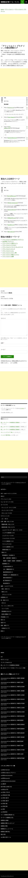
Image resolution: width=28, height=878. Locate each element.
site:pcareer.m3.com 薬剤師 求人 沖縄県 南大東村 (13, 712)
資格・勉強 (3, 625)
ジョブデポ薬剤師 (6, 532)
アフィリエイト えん (8, 250)
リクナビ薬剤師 (6, 546)
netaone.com (11, 107)
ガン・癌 (4, 518)
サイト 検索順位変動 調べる (7, 814)
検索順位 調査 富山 (5, 831)
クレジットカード (6, 510)
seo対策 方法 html (5, 769)
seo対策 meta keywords (6, 775)
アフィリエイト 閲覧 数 (6, 292)
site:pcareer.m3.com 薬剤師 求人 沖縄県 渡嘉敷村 (13, 728)
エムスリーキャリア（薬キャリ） (10, 530)
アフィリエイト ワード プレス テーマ (12, 247)
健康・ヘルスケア (5, 586)
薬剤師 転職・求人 (6, 527)
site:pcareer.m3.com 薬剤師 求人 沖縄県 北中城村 (13, 749)
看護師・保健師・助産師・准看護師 (12, 560)
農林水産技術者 (7, 577)
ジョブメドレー (6, 535)
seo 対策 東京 (4, 812)
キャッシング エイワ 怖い (7, 432)
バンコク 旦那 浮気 (5, 435)
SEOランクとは (4, 659)
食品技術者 (6, 583)
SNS (2, 496)
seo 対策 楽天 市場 (5, 795)
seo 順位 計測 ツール (6, 837)
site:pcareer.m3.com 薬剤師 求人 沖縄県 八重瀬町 (13, 690)
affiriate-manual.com (13, 202)
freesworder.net (12, 209)
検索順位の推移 (4, 820)
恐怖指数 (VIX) (5, 611)
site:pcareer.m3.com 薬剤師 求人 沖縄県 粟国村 (12, 720)
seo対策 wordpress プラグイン (8, 772)
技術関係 (4, 563)
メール (3, 349)
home (2, 9)
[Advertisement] (14, 28)
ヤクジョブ (5, 544)
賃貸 (2, 622)
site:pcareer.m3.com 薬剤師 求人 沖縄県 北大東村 (13, 707)
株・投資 (3, 600)
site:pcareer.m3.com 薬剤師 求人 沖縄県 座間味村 (13, 724)
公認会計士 (4, 628)
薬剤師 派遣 (5, 549)
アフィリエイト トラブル (7, 297)
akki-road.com (11, 231)
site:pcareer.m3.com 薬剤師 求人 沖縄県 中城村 (12, 745)
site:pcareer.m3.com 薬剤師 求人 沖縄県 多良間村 (13, 686)
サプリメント (4, 516)
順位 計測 (3, 834)
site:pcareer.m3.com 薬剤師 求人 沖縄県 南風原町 (13, 733)
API (2, 656)
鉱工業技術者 (6, 580)
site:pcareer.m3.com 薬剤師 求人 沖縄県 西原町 (12, 741)
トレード (4, 608)
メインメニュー (26, 2)
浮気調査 (3, 617)
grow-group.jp (11, 117)
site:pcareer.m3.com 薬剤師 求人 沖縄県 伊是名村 (13, 699)
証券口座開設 (5, 614)
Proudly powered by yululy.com (7, 876)
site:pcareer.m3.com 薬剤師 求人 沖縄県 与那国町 (13, 678)
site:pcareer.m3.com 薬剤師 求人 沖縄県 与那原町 (13, 737)
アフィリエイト (9, 9)
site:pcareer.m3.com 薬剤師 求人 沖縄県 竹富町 (12, 682)
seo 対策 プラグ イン (8, 241)
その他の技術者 (7, 566)
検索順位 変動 (4, 826)
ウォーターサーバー (6, 502)
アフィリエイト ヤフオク (9, 245)
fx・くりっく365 (6, 605)
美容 (3, 591)
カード (2, 504)
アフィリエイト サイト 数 (9, 252)
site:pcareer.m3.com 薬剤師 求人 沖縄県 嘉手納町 (13, 758)
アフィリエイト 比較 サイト (10, 243)
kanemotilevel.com (12, 137)
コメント (3, 318)
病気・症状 (4, 589)
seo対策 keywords (5, 778)
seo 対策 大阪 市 (5, 798)
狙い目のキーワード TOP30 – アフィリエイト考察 (13, 668)
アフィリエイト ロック (8, 249)
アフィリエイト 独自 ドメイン (10, 254)
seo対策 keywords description (8, 781)
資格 (3, 552)
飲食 (2, 631)
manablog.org (11, 224)
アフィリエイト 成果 (8, 256)
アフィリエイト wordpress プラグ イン (13, 239)
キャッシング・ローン (7, 507)
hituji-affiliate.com (7, 127)
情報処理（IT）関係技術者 (9, 575)
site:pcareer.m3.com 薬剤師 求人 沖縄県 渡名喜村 (13, 716)
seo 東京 (3, 809)
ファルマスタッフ (6, 538)
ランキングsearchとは (6, 662)
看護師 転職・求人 (6, 524)
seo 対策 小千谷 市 (5, 792)
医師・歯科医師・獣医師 (9, 558)
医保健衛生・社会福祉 (7, 555)
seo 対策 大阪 (4, 803)
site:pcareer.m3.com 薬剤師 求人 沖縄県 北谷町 (12, 754)
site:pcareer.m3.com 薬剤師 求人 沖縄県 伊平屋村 (13, 703)
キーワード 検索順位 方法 (7, 817)
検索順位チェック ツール (7, 828)
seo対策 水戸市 (4, 789)
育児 (2, 619)
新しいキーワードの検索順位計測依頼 (10, 422)
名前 (2, 343)
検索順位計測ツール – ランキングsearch (11, 2)
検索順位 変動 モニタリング (7, 823)
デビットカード (5, 513)
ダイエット (5, 594)
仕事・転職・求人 (5, 521)
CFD (3, 603)
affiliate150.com (11, 218)
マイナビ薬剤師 (6, 541)
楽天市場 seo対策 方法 (6, 786)
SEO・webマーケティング (7, 493)
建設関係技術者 (7, 572)
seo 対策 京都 (4, 806)
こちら (22, 482)
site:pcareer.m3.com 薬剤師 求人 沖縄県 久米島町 (13, 695)
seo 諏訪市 (3, 783)
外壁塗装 (3, 597)
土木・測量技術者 (7, 569)
